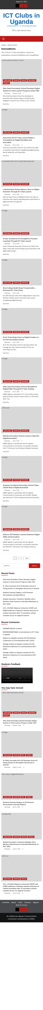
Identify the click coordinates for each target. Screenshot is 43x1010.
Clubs (20, 902)
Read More (6, 104)
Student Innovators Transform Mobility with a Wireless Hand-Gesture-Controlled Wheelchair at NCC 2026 (20, 601)
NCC (22, 755)
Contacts (27, 902)
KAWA (32, 919)
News (20, 628)
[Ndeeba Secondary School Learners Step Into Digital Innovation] (21, 420)
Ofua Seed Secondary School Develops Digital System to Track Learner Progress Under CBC (19, 581)
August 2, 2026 (17, 93)
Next (26, 558)
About (13, 902)
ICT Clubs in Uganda (21, 18)
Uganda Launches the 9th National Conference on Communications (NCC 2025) (19, 646)
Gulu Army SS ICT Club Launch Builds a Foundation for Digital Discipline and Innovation (19, 140)
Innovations (31, 80)
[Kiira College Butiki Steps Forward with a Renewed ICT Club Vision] (21, 272)
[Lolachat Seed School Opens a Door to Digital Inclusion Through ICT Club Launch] (21, 173)
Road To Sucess (21, 905)
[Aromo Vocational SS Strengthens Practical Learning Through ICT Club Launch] (21, 222)
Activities (5, 902)
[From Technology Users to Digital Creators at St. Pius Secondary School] (21, 321)
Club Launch (7, 80)
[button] (3, 38)
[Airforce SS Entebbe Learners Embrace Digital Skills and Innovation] (21, 518)
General (23, 80)
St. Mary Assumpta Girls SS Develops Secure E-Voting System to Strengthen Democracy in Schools (21, 587)
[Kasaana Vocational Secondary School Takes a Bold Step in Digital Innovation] (21, 469)
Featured (16, 80)
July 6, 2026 (16, 145)
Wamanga (7, 93)
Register (36, 902)
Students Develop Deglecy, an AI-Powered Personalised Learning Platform (18, 594)
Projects (6, 83)
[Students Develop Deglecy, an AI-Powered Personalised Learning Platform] (21, 786)
